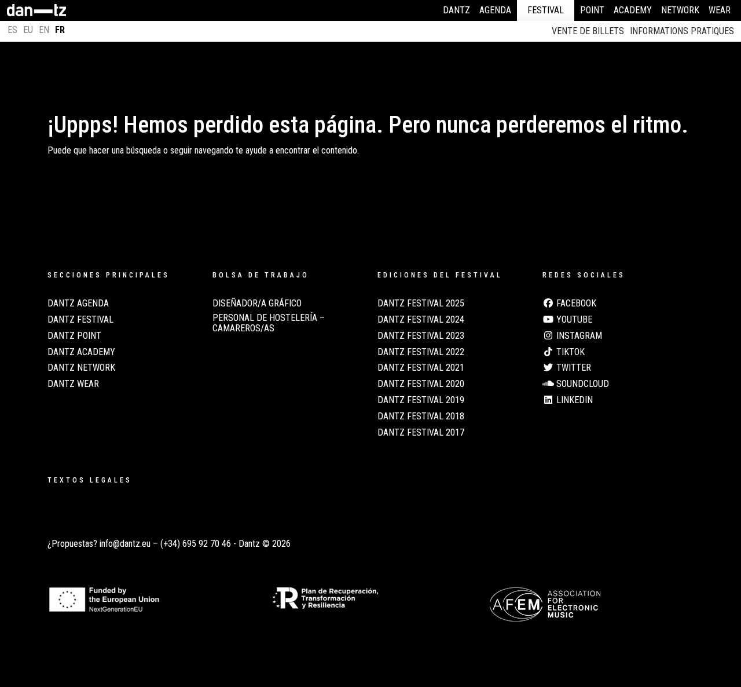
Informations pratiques (682, 30)
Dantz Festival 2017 (420, 432)
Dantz (456, 10)
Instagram (578, 336)
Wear (720, 10)
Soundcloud (581, 384)
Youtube (573, 320)
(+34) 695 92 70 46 (195, 543)
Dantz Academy (81, 352)
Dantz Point (74, 336)
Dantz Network (81, 368)
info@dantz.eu (125, 543)
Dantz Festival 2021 (420, 368)
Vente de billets (588, 30)
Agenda (495, 10)
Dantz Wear (73, 384)
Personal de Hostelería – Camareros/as (268, 323)
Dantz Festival (80, 320)
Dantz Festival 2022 (420, 352)
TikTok (569, 352)
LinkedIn (573, 400)
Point (592, 10)
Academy (633, 10)
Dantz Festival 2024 (420, 320)
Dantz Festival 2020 (420, 384)
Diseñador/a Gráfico (257, 303)
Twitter (572, 368)
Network (680, 10)
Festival (545, 10)
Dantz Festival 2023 (420, 336)
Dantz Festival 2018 (420, 416)
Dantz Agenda (78, 303)
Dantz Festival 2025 (420, 303)
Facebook (575, 303)
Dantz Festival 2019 (420, 400)
